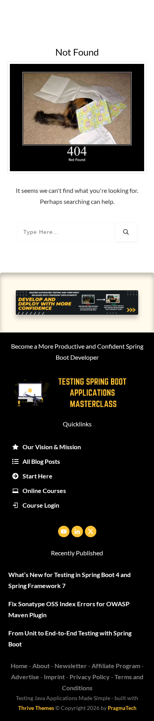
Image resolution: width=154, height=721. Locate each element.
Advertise (25, 676)
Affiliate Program (116, 665)
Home (19, 665)
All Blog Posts (41, 461)
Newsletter (70, 665)
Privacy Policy (89, 676)
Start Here (38, 476)
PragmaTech (122, 708)
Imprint (54, 676)
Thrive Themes (36, 707)
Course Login (41, 505)
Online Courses (44, 490)
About (41, 665)
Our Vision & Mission (52, 446)
